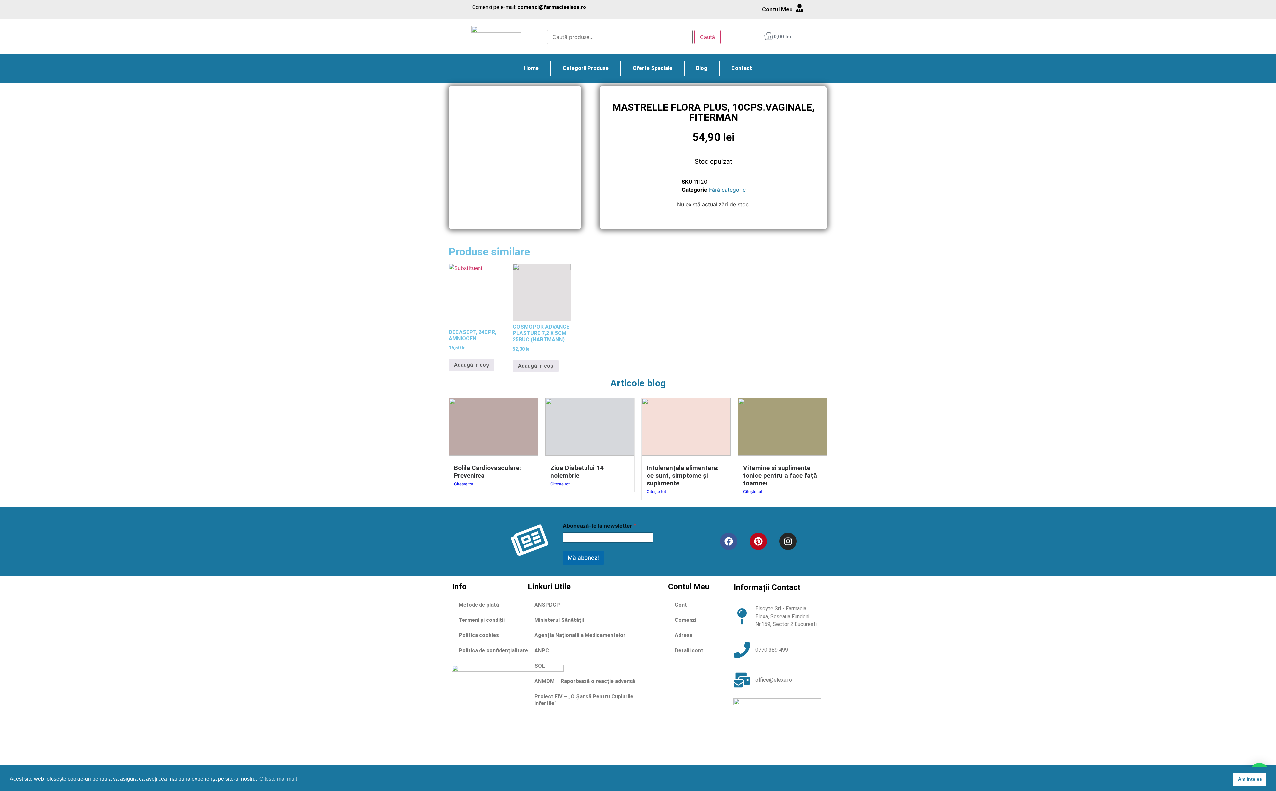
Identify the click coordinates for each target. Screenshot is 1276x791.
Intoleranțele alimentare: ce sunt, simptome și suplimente (683, 475)
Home (531, 68)
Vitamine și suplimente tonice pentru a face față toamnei (780, 475)
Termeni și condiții (482, 620)
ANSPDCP (547, 605)
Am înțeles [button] (1250, 779)
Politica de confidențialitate (493, 650)
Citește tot (463, 483)
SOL (539, 666)
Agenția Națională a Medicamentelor (580, 635)
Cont (681, 605)
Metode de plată (479, 605)
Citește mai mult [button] (278, 779)
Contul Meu (777, 9)
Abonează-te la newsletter (599, 526)
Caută (707, 37)
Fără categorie (727, 189)
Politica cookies (479, 635)
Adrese (683, 635)
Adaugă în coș (471, 365)
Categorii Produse (586, 68)
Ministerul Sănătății (559, 620)
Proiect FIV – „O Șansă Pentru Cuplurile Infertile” (583, 699)
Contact (741, 68)
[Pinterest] (758, 541)
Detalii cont (689, 650)
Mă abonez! (583, 557)
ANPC (541, 650)
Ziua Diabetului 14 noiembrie (577, 471)
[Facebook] (728, 541)
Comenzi (685, 620)
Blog (701, 68)
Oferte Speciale (652, 68)
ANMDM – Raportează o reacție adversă (584, 681)
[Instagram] (788, 541)
